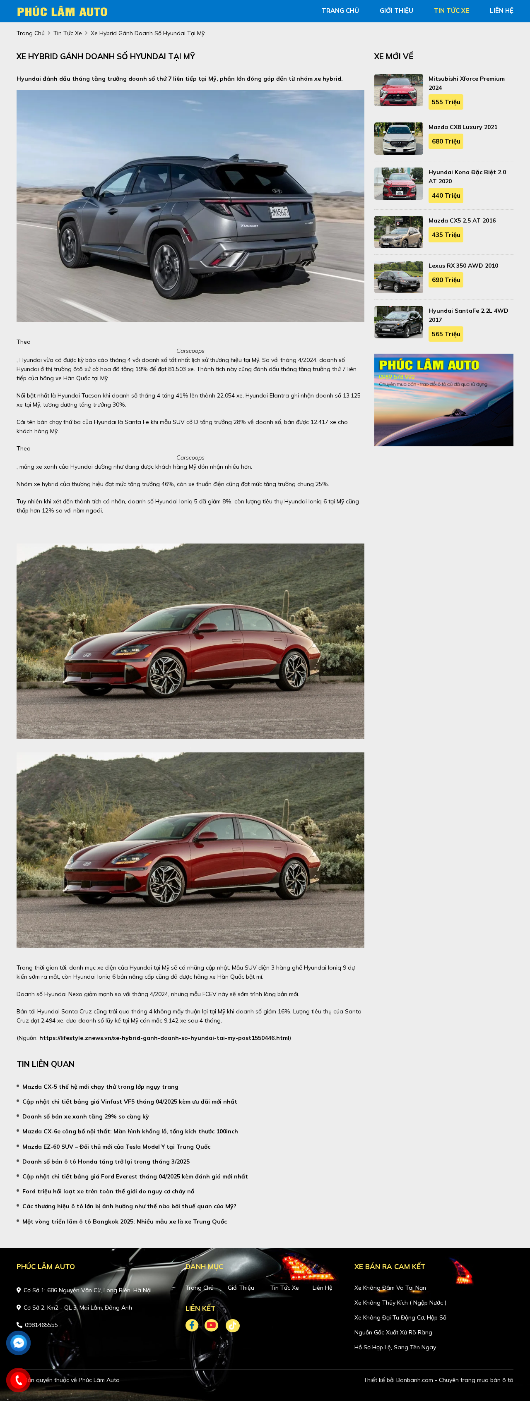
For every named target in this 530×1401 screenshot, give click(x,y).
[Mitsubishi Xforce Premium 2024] (398, 90)
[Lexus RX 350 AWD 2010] (398, 277)
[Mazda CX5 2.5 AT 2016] (398, 232)
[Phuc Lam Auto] (64, 10)
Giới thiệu (241, 1287)
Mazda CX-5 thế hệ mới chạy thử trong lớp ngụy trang (100, 1086)
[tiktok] (230, 1325)
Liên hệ (322, 1287)
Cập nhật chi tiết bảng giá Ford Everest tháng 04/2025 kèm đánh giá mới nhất (135, 1176)
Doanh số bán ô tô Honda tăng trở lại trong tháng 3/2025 (106, 1161)
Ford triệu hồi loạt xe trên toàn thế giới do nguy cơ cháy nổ (108, 1191)
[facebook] (195, 1325)
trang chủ (340, 10)
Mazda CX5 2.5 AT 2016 (462, 220)
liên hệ (501, 10)
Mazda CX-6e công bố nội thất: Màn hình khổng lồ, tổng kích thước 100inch (130, 1131)
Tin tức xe (284, 1287)
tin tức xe (451, 10)
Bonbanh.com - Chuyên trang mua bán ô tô (454, 1380)
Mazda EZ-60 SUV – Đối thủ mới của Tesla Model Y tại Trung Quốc (116, 1146)
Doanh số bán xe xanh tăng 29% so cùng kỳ (85, 1116)
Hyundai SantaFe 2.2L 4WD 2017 (468, 315)
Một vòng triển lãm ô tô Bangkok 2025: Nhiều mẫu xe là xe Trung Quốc (124, 1221)
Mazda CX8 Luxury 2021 (463, 127)
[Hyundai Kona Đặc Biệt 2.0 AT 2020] (398, 184)
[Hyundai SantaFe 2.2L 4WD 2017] (398, 322)
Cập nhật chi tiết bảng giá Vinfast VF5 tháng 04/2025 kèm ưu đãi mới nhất (129, 1101)
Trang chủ (200, 1287)
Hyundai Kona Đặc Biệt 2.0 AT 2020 (467, 176)
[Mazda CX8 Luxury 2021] (398, 138)
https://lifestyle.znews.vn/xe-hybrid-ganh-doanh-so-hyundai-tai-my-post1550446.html (164, 1038)
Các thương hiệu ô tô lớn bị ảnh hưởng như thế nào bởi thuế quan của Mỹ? (129, 1206)
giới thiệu (396, 10)
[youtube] (212, 1325)
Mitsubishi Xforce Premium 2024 (467, 83)
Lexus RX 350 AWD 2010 (463, 265)
